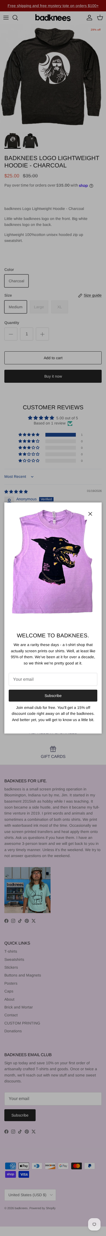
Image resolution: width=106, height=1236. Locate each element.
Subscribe (53, 695)
